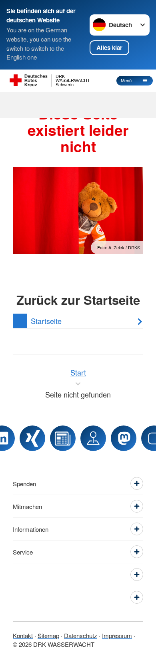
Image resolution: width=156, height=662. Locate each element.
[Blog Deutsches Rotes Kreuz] (63, 438)
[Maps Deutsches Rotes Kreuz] (93, 438)
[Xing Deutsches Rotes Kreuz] (32, 438)
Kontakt (23, 635)
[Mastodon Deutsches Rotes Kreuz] (123, 438)
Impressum (117, 635)
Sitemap (48, 635)
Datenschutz (80, 635)
